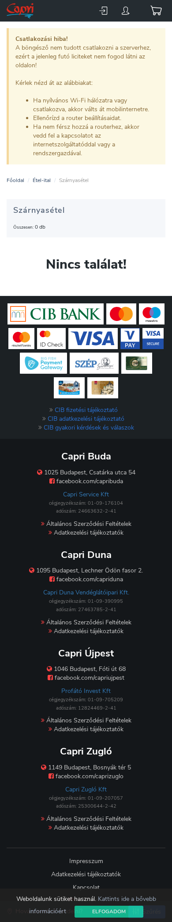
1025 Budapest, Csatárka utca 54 (88, 472)
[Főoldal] (21, 10)
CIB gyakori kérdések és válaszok (89, 427)
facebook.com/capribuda (89, 481)
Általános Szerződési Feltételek (88, 524)
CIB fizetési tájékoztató (86, 410)
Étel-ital (42, 180)
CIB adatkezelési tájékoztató (86, 419)
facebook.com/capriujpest (88, 678)
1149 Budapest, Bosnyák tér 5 (88, 767)
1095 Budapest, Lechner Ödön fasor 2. (88, 570)
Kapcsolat (86, 887)
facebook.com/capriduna (89, 579)
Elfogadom (109, 911)
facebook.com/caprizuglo (88, 776)
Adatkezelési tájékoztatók (87, 532)
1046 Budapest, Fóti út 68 (89, 669)
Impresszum (86, 861)
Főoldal (15, 180)
